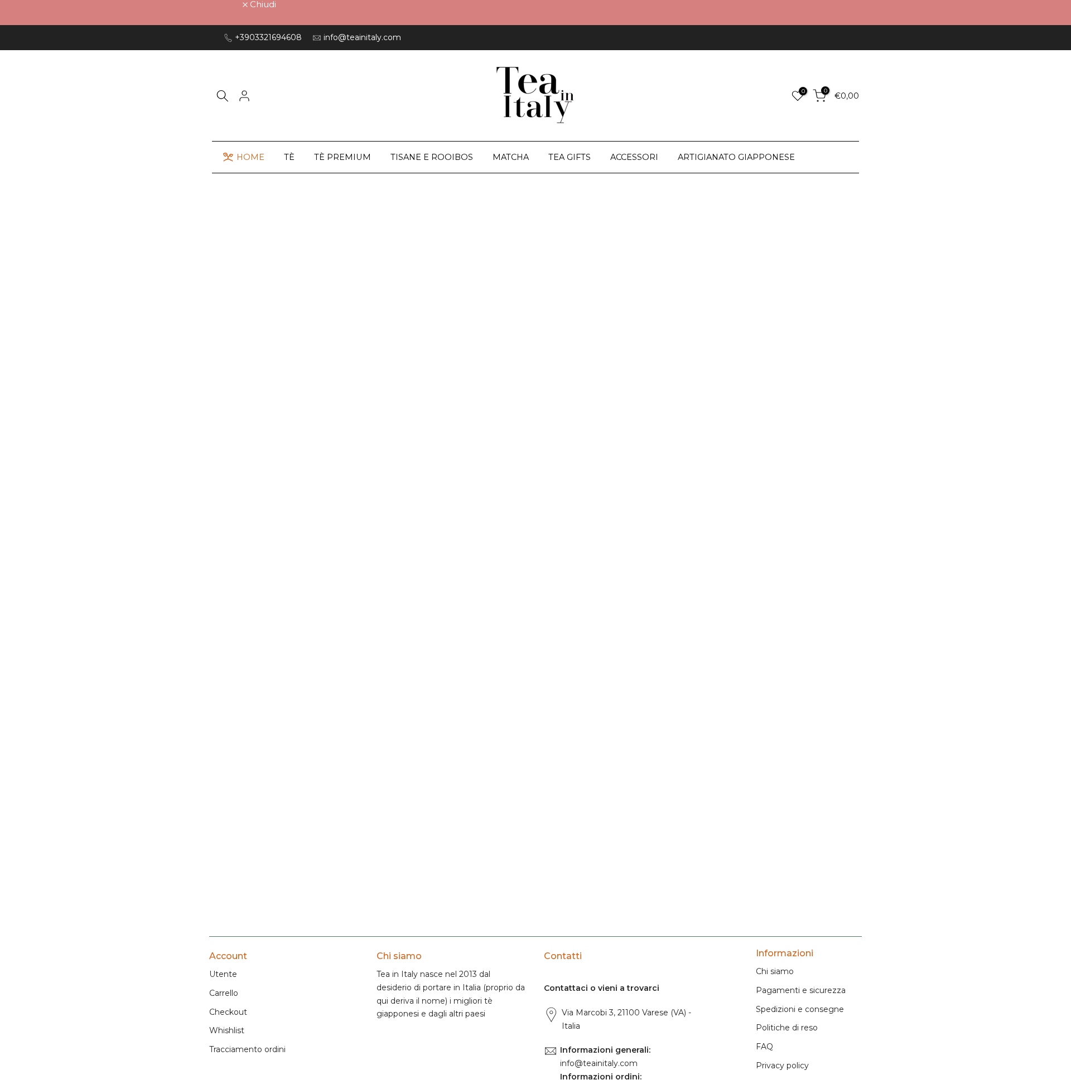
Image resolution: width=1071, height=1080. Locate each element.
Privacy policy (782, 1065)
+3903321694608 (268, 37)
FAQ (764, 1047)
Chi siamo (775, 971)
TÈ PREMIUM (342, 157)
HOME (250, 157)
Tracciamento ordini (247, 1049)
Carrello (223, 993)
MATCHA (511, 157)
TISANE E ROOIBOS (431, 157)
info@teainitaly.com (362, 37)
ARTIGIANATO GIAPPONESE (736, 157)
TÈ (289, 157)
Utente (223, 974)
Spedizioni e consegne (800, 1009)
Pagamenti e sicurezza (801, 990)
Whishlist (226, 1030)
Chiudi (228, 4)
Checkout (228, 1012)
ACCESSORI (634, 157)
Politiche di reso (787, 1028)
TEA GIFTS (569, 157)
